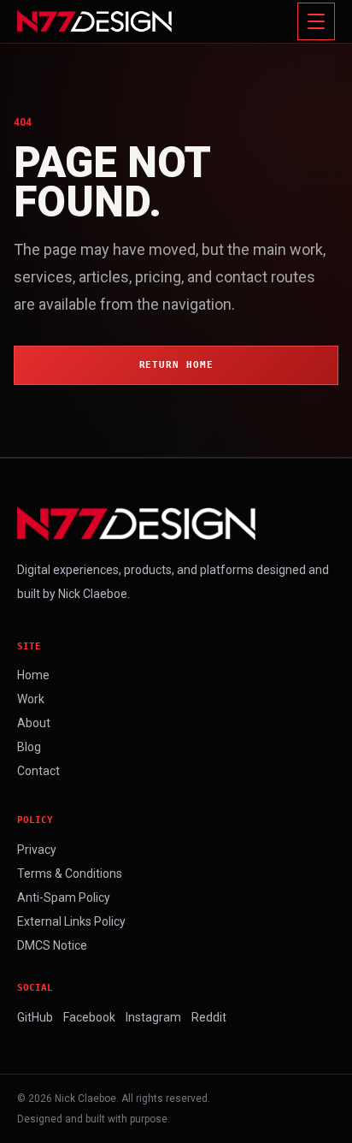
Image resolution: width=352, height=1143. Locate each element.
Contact (38, 771)
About (33, 723)
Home (33, 675)
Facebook (89, 1017)
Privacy (36, 849)
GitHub (35, 1017)
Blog (29, 747)
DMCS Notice (52, 945)
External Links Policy (71, 921)
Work (30, 699)
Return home (176, 364)
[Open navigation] (316, 21)
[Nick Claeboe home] (94, 21)
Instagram (153, 1017)
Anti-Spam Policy (63, 897)
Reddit (208, 1017)
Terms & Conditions (69, 873)
